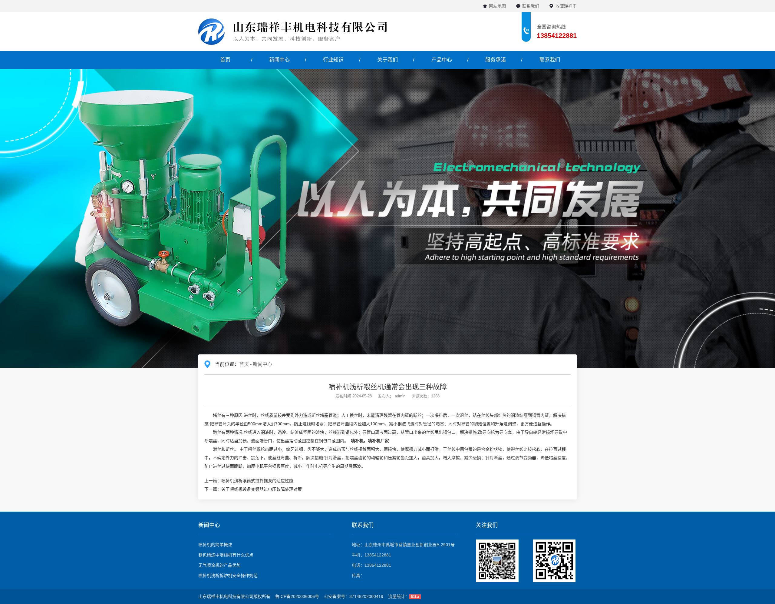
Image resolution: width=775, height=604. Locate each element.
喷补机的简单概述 (215, 544)
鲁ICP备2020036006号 (297, 596)
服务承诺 (495, 60)
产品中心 (441, 60)
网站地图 (497, 6)
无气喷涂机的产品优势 (219, 565)
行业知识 (333, 60)
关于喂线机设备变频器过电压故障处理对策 (261, 489)
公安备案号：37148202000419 (353, 596)
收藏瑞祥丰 (566, 6)
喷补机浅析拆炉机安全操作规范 (228, 575)
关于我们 (387, 60)
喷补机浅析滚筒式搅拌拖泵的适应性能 (257, 480)
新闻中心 (279, 60)
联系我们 (530, 6)
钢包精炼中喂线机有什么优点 (225, 555)
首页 (225, 60)
